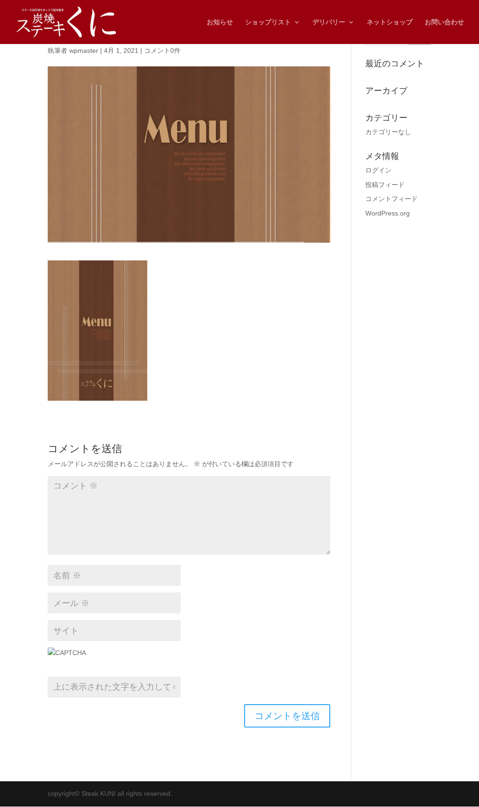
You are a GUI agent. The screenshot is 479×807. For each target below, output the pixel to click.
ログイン (378, 170)
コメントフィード (391, 198)
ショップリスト (268, 22)
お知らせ (220, 22)
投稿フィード (385, 184)
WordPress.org (387, 213)
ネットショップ (390, 22)
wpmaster (83, 50)
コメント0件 (162, 50)
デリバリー (328, 22)
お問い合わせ (444, 22)
